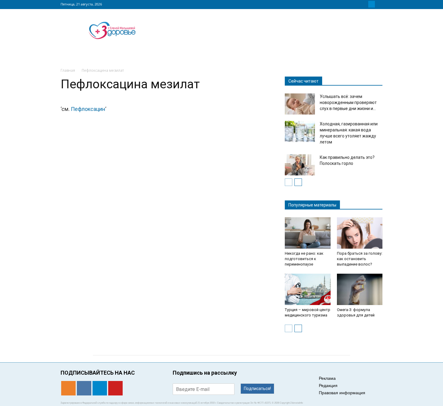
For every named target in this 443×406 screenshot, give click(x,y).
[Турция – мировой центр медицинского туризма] (308, 289)
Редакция (328, 385)
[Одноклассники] (357, 4)
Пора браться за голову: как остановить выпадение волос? (359, 258)
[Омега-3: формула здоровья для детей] (360, 289)
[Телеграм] (371, 4)
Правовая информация (342, 392)
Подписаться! (257, 388)
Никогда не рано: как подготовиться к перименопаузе (304, 258)
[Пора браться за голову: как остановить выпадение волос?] (360, 233)
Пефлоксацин (88, 109)
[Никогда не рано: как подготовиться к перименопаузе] (308, 233)
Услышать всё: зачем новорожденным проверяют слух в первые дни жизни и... (348, 102)
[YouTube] (378, 4)
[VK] (364, 4)
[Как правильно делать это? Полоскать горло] (300, 164)
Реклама (327, 378)
